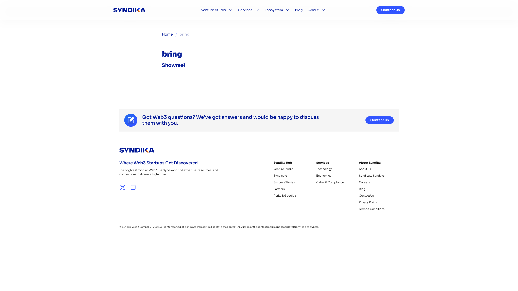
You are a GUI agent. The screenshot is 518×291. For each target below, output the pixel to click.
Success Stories (284, 182)
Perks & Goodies (285, 195)
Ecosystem (274, 10)
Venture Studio (213, 10)
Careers (364, 182)
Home (167, 34)
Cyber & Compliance (330, 182)
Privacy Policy (368, 202)
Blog (299, 10)
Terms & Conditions (371, 209)
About (313, 10)
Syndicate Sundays (371, 175)
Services (245, 10)
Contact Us (390, 10)
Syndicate (280, 175)
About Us (365, 169)
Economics (323, 175)
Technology (324, 169)
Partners (279, 189)
